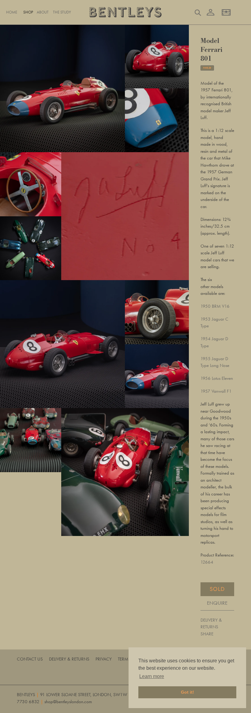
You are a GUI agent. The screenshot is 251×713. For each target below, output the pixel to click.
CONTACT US (30, 659)
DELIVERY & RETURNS (211, 623)
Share (206, 634)
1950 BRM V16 (215, 306)
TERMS (124, 659)
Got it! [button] (187, 692)
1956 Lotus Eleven (216, 378)
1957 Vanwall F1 (216, 391)
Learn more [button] (151, 676)
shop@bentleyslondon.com (68, 702)
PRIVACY (104, 659)
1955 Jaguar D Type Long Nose (214, 362)
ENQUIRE (217, 602)
